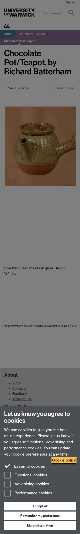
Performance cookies (33, 493)
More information (40, 525)
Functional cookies (30, 475)
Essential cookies (29, 466)
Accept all (40, 506)
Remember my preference (40, 516)
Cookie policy (64, 460)
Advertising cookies (31, 484)
